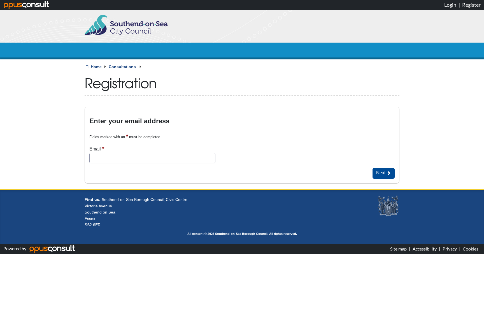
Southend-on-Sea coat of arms (388, 206)
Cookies (470, 248)
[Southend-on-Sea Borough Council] (126, 25)
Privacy (450, 248)
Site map (398, 248)
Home (96, 67)
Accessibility (425, 248)
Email (95, 148)
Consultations (123, 67)
